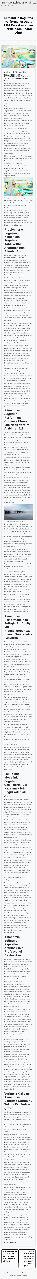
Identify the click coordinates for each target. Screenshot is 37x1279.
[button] (35, 4)
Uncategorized (11, 1242)
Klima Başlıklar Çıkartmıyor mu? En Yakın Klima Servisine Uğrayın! (10, 1256)
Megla (13, 1275)
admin (8, 72)
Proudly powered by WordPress (18, 1273)
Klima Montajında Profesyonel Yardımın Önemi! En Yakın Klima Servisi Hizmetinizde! (27, 1258)
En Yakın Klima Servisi (16, 2)
